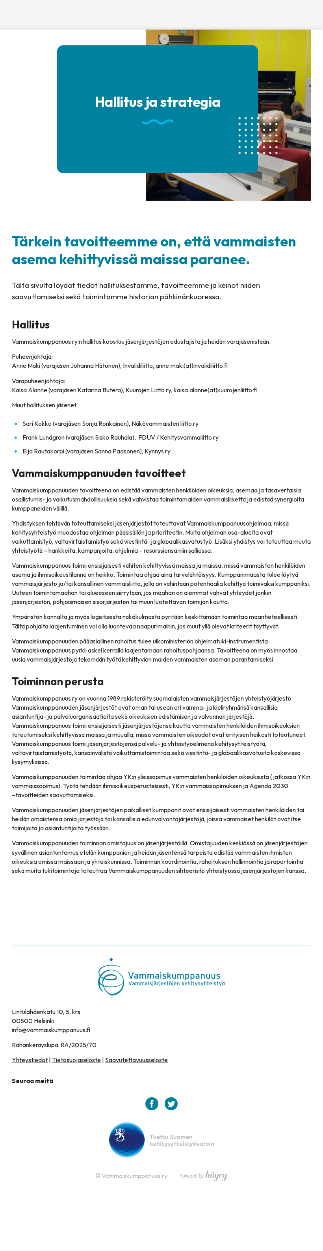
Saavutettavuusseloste (136, 1060)
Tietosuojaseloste (76, 1060)
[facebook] (151, 1103)
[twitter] (171, 1103)
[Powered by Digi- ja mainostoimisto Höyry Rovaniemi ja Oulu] (203, 1174)
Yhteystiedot (30, 1060)
